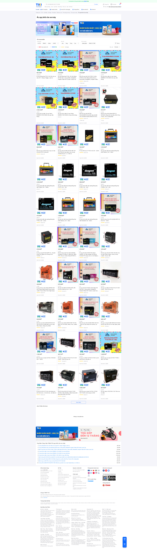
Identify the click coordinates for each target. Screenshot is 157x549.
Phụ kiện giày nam (61, 535)
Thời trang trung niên (61, 514)
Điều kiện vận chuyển (61, 484)
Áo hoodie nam (61, 519)
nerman (92, 502)
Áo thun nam (58, 517)
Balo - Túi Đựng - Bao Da (108, 533)
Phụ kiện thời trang (75, 513)
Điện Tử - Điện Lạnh (106, 509)
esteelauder (48, 502)
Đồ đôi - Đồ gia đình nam (64, 520)
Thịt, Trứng (46, 519)
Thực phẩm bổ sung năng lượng (109, 525)
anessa (98, 502)
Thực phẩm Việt (49, 520)
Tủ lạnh (105, 511)
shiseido (42, 503)
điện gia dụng (47, 6)
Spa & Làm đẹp (94, 533)
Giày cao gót (58, 527)
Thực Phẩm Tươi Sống (45, 518)
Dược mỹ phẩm (50, 542)
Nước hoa (44, 541)
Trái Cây (41, 519)
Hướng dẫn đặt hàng (44, 475)
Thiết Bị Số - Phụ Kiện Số (92, 521)
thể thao (70, 6)
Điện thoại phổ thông (46, 531)
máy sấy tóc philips (109, 540)
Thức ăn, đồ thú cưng (46, 525)
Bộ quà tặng (76, 544)
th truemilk (53, 502)
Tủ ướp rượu (113, 514)
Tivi (105, 513)
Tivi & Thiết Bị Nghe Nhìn (93, 518)
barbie (56, 502)
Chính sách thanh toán (77, 480)
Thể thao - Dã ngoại (91, 512)
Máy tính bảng (45, 532)
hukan (49, 503)
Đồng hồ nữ (78, 519)
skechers (76, 502)
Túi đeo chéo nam (62, 544)
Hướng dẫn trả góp (43, 481)
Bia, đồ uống (44, 523)
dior (44, 502)
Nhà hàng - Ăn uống (92, 534)
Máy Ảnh (111, 536)
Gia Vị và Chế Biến (76, 541)
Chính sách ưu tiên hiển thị (77, 481)
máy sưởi (103, 539)
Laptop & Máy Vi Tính (95, 516)
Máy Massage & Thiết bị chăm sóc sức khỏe (47, 538)
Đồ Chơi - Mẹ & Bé (44, 509)
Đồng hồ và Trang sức (76, 518)
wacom (95, 502)
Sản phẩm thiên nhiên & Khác (46, 539)
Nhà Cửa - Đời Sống (75, 528)
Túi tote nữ (62, 541)
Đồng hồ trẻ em (83, 520)
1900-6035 (45, 469)
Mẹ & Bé (93, 514)
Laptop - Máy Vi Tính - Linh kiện (78, 522)
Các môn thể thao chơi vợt (109, 523)
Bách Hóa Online (75, 538)
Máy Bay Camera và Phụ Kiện (109, 536)
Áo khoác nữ (64, 511)
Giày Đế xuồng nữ (63, 530)
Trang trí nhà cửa (74, 530)
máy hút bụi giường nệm (108, 544)
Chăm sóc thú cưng (74, 539)
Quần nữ (63, 510)
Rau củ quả (44, 520)
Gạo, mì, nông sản (46, 522)
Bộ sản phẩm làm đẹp (46, 542)
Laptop (81, 526)
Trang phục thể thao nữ (106, 517)
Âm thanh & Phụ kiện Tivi (106, 510)
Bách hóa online (92, 515)
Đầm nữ (60, 510)
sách (67, 6)
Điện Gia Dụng (43, 544)
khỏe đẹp (60, 6)
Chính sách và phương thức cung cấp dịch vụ (79, 483)
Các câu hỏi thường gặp (44, 472)
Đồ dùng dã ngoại (109, 518)
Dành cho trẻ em (46, 524)
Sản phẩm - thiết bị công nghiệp (94, 517)
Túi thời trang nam (60, 543)
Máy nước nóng (109, 513)
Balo (72, 510)
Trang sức (73, 519)
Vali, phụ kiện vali (82, 511)
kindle (89, 502)
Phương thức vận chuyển (44, 476)
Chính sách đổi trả (43, 479)
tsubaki (56, 503)
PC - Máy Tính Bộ (76, 526)
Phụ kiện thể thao (109, 519)
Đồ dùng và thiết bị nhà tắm (78, 533)
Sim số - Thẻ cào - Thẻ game (96, 536)
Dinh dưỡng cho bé (46, 513)
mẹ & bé (55, 6)
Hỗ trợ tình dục (49, 541)
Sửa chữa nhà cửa (76, 531)
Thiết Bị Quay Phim (108, 535)
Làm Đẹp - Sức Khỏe (44, 534)
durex (65, 502)
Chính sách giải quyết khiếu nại (63, 477)
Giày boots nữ (60, 529)
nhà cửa (64, 6)
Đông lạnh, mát (48, 521)
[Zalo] (109, 470)
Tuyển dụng (60, 472)
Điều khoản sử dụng (61, 478)
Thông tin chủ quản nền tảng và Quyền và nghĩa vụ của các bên (80, 488)
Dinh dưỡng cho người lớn (46, 514)
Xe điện (97, 539)
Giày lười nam (58, 533)
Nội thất (76, 532)
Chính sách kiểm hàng (44, 478)
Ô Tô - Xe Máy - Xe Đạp (92, 538)
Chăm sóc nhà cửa (47, 526)
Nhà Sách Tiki (90, 543)
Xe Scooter (96, 540)
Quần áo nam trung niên (62, 522)
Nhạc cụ (79, 535)
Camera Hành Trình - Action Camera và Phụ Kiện (109, 532)
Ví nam (57, 544)
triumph (82, 502)
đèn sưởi (107, 539)
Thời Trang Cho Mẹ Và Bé (44, 510)
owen (59, 502)
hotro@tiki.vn (49, 484)
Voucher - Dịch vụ (90, 530)
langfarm (45, 503)
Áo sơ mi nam (62, 518)
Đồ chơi (51, 510)
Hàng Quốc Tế (90, 509)
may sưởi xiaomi (108, 542)
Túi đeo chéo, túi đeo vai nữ (61, 540)
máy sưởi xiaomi (110, 543)
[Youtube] (106, 470)
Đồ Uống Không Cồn (77, 543)
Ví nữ (67, 540)
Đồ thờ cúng (75, 535)
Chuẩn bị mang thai (46, 516)
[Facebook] (104, 470)
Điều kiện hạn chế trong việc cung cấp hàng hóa (79, 478)
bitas (114, 502)
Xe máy (90, 540)
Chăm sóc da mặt (43, 535)
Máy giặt (105, 512)
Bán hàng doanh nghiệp (62, 483)
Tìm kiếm (96, 4)
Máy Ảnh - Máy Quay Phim (108, 528)
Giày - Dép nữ (59, 525)
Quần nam (63, 517)
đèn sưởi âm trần (107, 546)
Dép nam (61, 534)
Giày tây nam (63, 533)
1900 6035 (45, 497)
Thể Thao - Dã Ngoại (106, 516)
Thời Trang (96, 510)
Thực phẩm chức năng (46, 536)
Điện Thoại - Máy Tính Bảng (46, 528)
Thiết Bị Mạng (77, 525)
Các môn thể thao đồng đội (109, 522)
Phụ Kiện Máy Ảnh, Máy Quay (107, 530)
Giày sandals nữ (62, 528)
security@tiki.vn (49, 485)
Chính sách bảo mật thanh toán (63, 474)
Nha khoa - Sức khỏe (93, 535)
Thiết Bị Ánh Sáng (109, 531)
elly (71, 502)
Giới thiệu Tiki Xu (61, 480)
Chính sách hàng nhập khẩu (45, 482)
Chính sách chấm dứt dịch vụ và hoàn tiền (79, 486)
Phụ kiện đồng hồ (77, 520)
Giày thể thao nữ (111, 524)
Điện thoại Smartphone (44, 530)
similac (107, 502)
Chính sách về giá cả (76, 476)
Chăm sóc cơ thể (46, 537)
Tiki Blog (59, 471)
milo (73, 502)
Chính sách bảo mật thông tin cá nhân (64, 475)
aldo (79, 502)
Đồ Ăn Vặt (75, 542)
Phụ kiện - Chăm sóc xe (91, 539)
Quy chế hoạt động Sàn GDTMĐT (79, 469)
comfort (110, 502)
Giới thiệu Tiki (60, 469)
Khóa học (96, 532)
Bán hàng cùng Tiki (76, 471)
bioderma (68, 502)
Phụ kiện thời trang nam (78, 515)
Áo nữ (57, 510)
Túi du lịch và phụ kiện (77, 510)
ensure (62, 502)
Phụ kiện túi (67, 541)
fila (53, 503)
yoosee (102, 502)
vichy (52, 503)
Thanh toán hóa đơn (90, 532)
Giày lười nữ (65, 529)
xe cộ (52, 6)
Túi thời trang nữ (59, 538)
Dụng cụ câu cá (107, 521)
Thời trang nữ (59, 509)
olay (105, 502)
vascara (41, 502)
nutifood (85, 502)
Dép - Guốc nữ (63, 527)
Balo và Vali (73, 509)
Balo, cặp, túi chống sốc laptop (78, 511)
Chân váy (63, 512)
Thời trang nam (59, 516)
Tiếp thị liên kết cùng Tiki (62, 481)
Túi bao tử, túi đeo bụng (65, 545)
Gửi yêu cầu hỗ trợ (43, 473)
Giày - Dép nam (59, 532)
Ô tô (93, 540)
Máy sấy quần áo (108, 514)
